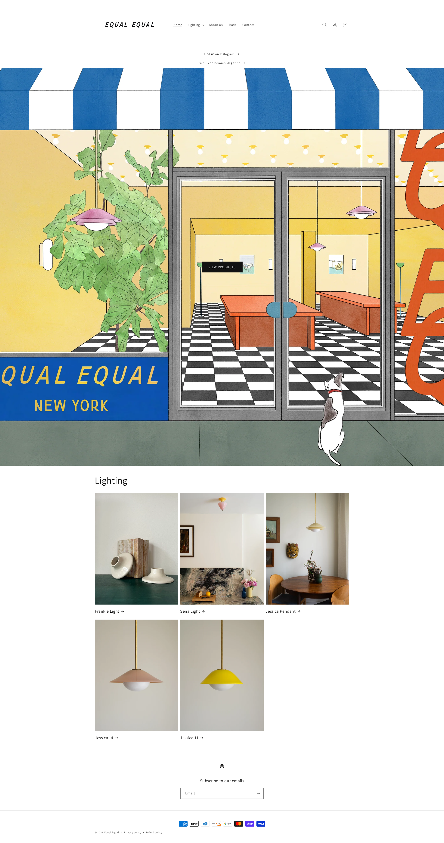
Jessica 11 (189, 737)
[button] (195, 25)
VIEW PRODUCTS (222, 267)
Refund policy (154, 832)
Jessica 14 (104, 737)
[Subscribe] (258, 793)
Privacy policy (132, 832)
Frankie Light (107, 611)
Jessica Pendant (281, 611)
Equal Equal (111, 832)
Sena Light (190, 611)
